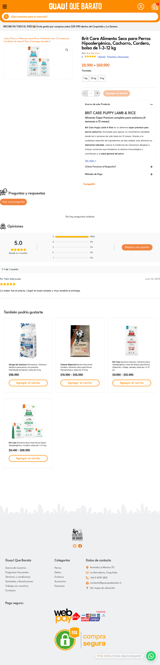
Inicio (6, 38)
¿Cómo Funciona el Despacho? (100, 167)
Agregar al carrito (117, 93)
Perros (14, 38)
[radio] (85, 78)
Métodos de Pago (93, 174)
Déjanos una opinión (137, 247)
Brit (88, 53)
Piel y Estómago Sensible (37, 41)
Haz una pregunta (13, 202)
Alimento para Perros (30, 38)
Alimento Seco (49, 38)
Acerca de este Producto (97, 104)
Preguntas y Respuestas (118, 57)
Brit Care (95, 53)
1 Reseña (101, 57)
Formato (86, 71)
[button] (67, 50)
